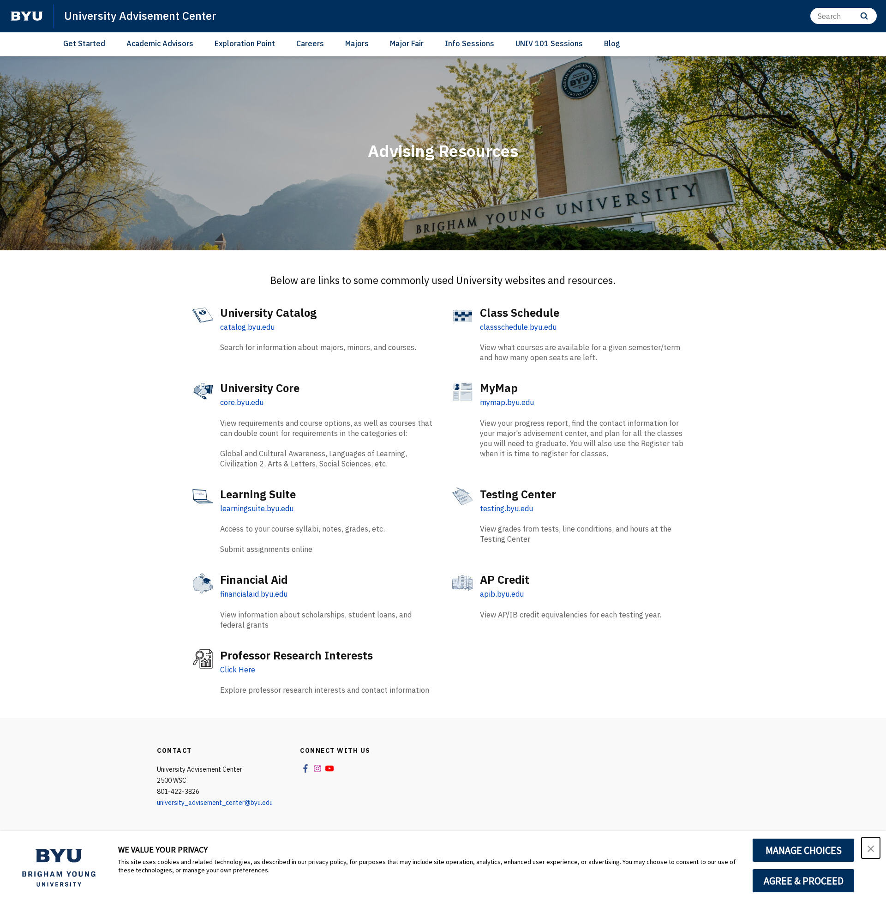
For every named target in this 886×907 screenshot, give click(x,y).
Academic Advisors (159, 43)
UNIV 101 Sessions (549, 43)
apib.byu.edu (502, 594)
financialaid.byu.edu (253, 594)
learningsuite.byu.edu (256, 508)
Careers (310, 43)
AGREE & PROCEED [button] (804, 880)
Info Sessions (469, 43)
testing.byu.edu (506, 508)
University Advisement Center (140, 15)
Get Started (84, 43)
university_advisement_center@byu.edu (215, 802)
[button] (871, 848)
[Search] (864, 16)
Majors (357, 43)
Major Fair (407, 43)
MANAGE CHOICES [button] (804, 850)
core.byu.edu (241, 402)
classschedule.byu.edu (518, 327)
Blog (612, 43)
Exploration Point (245, 43)
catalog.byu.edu (247, 327)
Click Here (237, 669)
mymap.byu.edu (507, 402)
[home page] (27, 16)
